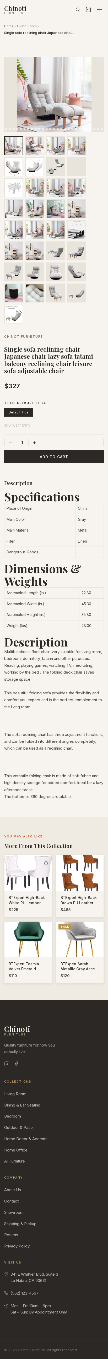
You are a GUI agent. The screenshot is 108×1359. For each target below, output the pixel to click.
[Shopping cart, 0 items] (88, 9)
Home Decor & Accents (25, 1138)
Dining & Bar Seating (22, 1105)
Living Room (27, 26)
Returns (11, 1234)
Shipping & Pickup (20, 1223)
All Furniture (14, 1161)
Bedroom (12, 1116)
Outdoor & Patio (18, 1127)
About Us (12, 1189)
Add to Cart (54, 456)
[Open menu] (99, 9)
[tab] (6, 129)
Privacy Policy (17, 1246)
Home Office (16, 1150)
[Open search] (77, 9)
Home (9, 26)
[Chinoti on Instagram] (6, 1064)
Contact (11, 1201)
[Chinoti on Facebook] (16, 1064)
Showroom (14, 1212)
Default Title (19, 412)
